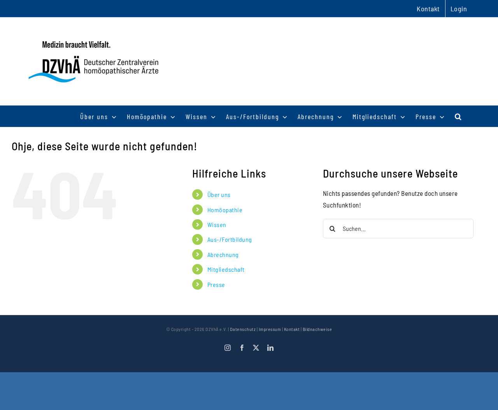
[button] (458, 116)
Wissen (216, 224)
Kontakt (292, 329)
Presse (216, 284)
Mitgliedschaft (226, 269)
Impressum (270, 329)
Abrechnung (223, 254)
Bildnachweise (317, 329)
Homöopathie (225, 209)
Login (459, 8)
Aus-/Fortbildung (229, 239)
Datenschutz (243, 329)
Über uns (219, 194)
